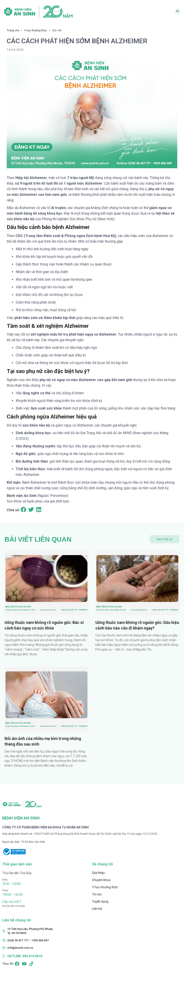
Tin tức (97, 894)
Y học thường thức (35, 30)
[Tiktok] (31, 963)
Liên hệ (97, 908)
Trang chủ (13, 30)
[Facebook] (17, 963)
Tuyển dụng (100, 901)
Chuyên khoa (101, 880)
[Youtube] (24, 963)
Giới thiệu (98, 873)
